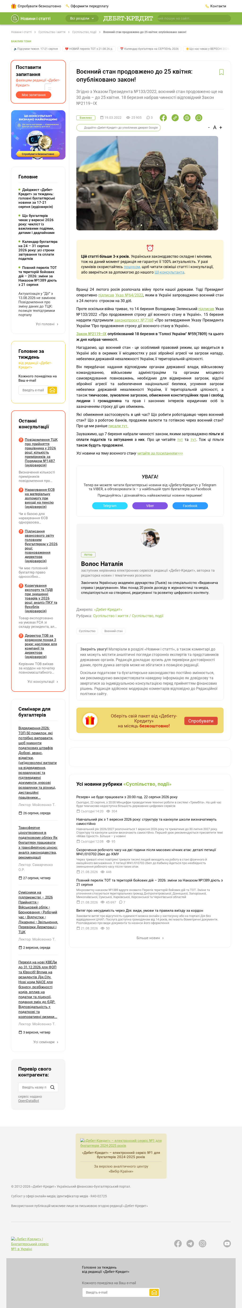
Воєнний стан (113, 631)
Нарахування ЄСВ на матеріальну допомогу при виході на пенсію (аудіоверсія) (40, 498)
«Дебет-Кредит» (108, 609)
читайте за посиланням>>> (160, 453)
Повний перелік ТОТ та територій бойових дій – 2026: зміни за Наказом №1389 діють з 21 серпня (37, 276)
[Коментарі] (198, 117)
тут (180, 439)
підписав (106, 295)
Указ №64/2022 (129, 295)
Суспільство (87, 631)
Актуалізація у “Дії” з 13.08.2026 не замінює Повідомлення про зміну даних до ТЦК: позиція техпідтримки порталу (37, 304)
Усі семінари (44, 1042)
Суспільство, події (84, 32)
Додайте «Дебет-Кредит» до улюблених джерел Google (121, 127)
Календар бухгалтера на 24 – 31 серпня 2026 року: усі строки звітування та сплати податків (37, 250)
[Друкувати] (186, 117)
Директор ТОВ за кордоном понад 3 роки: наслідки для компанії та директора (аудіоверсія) (41, 646)
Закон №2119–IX (91, 334)
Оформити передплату (89, 6)
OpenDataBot (28, 1101)
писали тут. (118, 426)
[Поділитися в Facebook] (163, 117)
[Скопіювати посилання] (175, 117)
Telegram (110, 506)
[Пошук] (52, 1087)
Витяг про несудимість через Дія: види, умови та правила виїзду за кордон (139, 910)
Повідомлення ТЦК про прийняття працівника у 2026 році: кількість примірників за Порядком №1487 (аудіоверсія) (41, 452)
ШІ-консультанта (169, 272)
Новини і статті (36, 18)
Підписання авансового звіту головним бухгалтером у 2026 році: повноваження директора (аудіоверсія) (41, 546)
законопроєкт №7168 (133, 320)
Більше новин (149, 938)
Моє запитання (34, 95)
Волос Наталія (102, 563)
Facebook (190, 506)
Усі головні (46, 324)
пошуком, (132, 267)
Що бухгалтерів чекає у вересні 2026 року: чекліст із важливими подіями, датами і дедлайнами (36, 224)
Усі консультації (41, 681)
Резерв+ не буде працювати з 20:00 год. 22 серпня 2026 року (126, 797)
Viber (150, 506)
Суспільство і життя (52, 32)
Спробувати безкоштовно (39, 6)
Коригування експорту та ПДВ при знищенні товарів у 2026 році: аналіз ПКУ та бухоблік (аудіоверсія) (41, 598)
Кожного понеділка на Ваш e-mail (37, 378)
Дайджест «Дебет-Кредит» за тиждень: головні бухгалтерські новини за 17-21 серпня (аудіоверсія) (36, 198)
